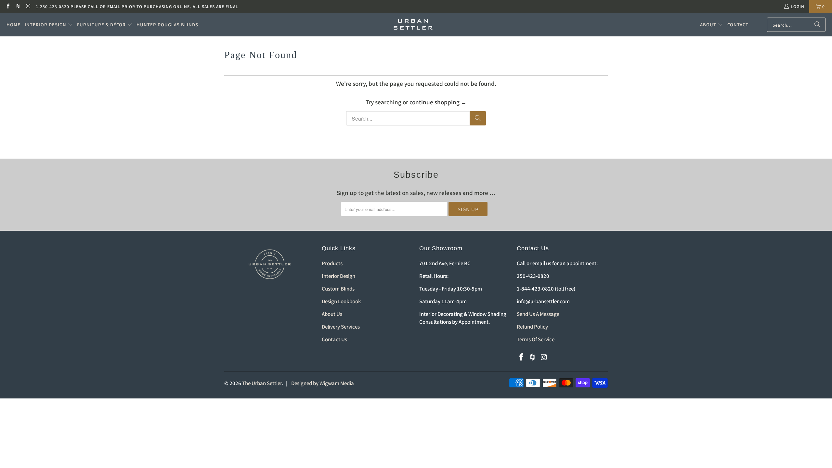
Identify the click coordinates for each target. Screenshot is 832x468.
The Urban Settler (262, 383)
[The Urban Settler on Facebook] (7, 6)
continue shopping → (438, 102)
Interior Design (338, 275)
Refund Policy (532, 326)
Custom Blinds (338, 288)
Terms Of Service (535, 339)
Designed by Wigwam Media (322, 383)
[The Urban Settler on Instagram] (28, 6)
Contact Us (334, 339)
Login (797, 6)
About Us (332, 313)
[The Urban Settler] (413, 24)
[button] (49, 24)
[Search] (817, 25)
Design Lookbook (341, 301)
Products (332, 263)
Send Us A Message (538, 313)
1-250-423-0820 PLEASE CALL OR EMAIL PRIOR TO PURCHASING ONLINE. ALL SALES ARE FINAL (137, 6)
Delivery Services (341, 326)
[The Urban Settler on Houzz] (17, 6)
